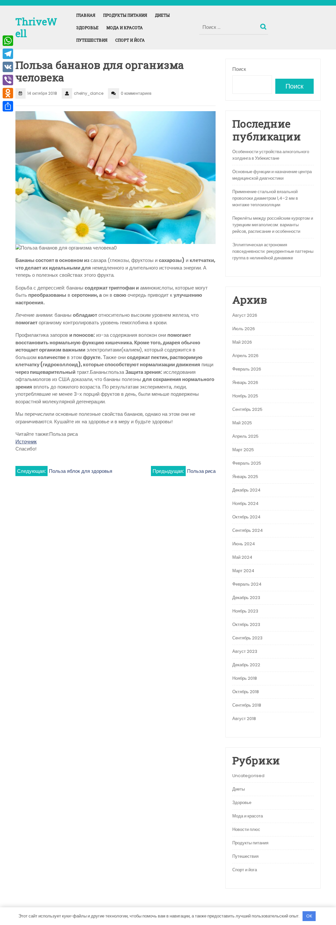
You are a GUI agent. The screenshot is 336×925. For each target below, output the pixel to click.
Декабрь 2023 (246, 597)
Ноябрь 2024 (245, 503)
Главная (85, 15)
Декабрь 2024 (246, 490)
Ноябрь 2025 (245, 396)
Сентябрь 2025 (247, 409)
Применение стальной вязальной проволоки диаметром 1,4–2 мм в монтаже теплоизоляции (265, 198)
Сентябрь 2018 (246, 705)
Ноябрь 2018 (244, 678)
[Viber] (7, 80)
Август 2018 (244, 718)
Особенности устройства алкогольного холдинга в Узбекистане (270, 155)
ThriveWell (36, 27)
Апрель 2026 (245, 355)
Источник (26, 441)
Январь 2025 (245, 476)
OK (309, 916)
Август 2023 (244, 651)
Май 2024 (242, 557)
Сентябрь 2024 (247, 530)
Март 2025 (243, 450)
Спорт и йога (130, 40)
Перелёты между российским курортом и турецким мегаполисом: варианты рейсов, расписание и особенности (272, 224)
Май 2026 (242, 342)
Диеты (162, 15)
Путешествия (91, 40)
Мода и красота (124, 27)
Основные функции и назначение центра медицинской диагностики (272, 175)
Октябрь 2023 (246, 624)
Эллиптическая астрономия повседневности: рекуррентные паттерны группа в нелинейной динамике (272, 251)
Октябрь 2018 (245, 692)
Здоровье (87, 27)
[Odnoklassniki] (7, 93)
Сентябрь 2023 (247, 638)
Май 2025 (242, 423)
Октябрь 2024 (246, 517)
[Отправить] (7, 106)
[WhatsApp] (7, 40)
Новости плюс (246, 829)
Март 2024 (243, 571)
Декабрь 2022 (246, 665)
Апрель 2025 (245, 436)
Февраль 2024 (247, 584)
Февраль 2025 (246, 463)
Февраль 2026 (246, 369)
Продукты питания (125, 15)
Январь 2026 (245, 382)
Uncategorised (248, 776)
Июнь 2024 (243, 544)
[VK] (7, 66)
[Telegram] (7, 53)
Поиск (264, 25)
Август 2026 (244, 315)
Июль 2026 (243, 329)
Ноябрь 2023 (245, 611)
